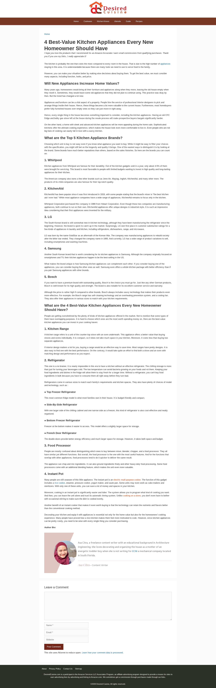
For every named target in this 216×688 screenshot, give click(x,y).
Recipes (139, 21)
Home (76, 21)
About (44, 669)
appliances (165, 64)
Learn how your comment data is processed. (102, 652)
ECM (135, 551)
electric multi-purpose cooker (127, 480)
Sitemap (78, 669)
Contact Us (67, 669)
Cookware (88, 21)
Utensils (117, 21)
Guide (128, 21)
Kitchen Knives (103, 21)
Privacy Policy (55, 669)
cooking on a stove (132, 495)
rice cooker (59, 483)
